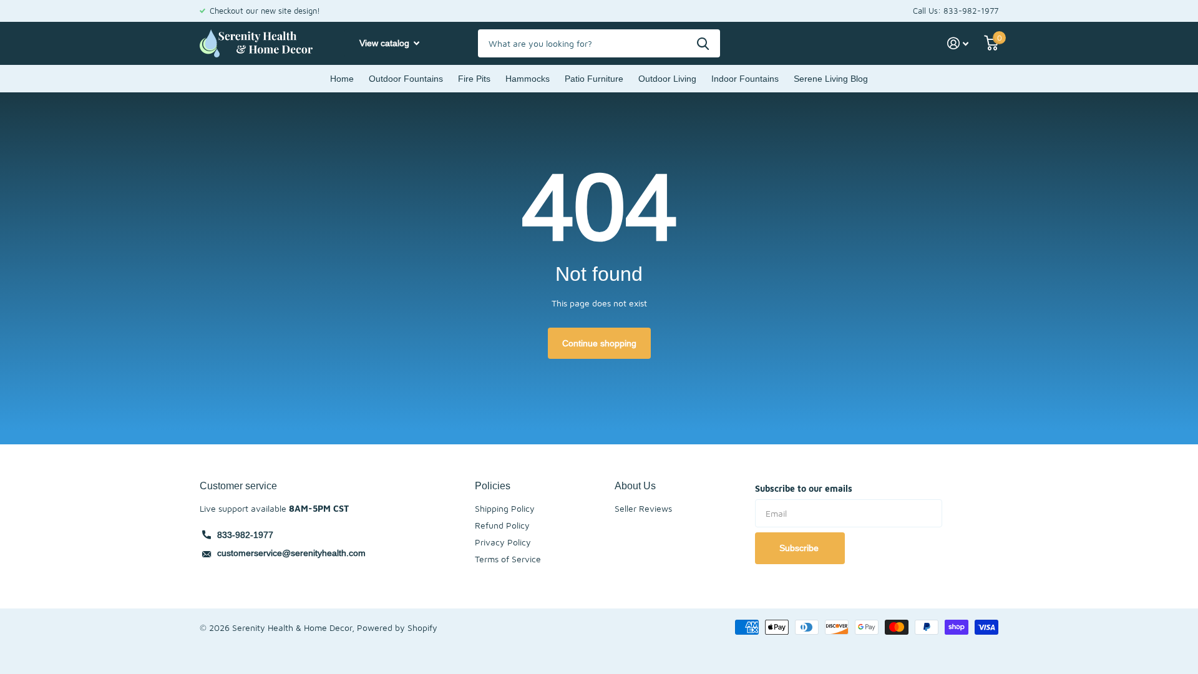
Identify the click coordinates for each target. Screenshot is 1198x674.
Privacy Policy (503, 542)
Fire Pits (474, 79)
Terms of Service (508, 559)
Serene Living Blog (831, 79)
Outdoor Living (667, 79)
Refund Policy (502, 525)
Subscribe (800, 548)
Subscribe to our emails (803, 488)
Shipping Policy (505, 508)
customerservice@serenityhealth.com (291, 553)
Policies (492, 485)
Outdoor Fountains (406, 79)
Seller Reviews (643, 508)
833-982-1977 (245, 535)
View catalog (385, 43)
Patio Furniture (594, 79)
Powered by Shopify (397, 627)
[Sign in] (958, 43)
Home (342, 79)
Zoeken (703, 43)
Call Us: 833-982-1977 (955, 11)
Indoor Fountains (745, 79)
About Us (635, 485)
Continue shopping (599, 343)
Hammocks (527, 79)
